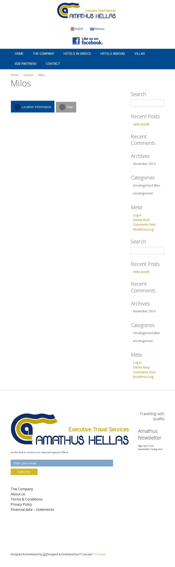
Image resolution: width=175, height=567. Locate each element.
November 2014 (144, 164)
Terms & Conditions (26, 499)
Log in (137, 215)
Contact (53, 64)
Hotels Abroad (113, 54)
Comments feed (144, 224)
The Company (43, 54)
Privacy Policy (21, 504)
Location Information (36, 107)
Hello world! (141, 124)
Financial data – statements (32, 509)
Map (69, 107)
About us (18, 494)
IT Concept (99, 554)
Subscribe (24, 472)
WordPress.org (143, 229)
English (79, 29)
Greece (28, 75)
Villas (139, 54)
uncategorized (143, 193)
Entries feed (141, 220)
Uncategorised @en (146, 185)
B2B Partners (25, 64)
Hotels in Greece (77, 54)
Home (19, 54)
